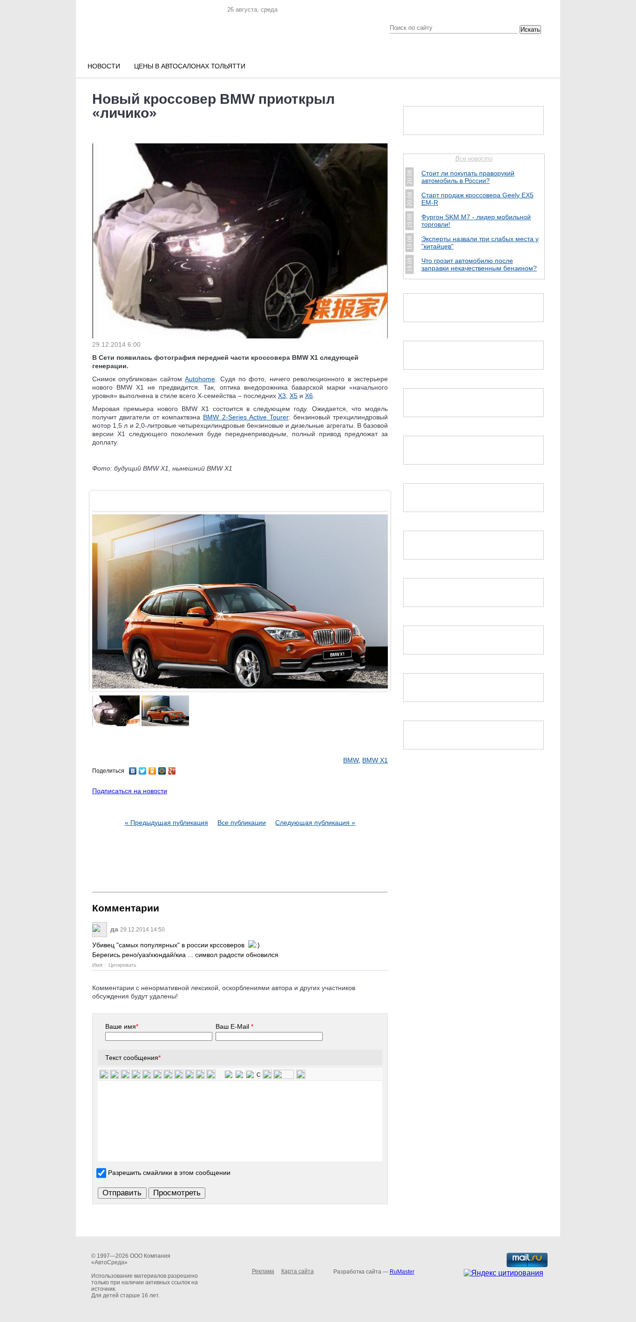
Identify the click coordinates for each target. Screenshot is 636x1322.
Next (378, 622)
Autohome (200, 379)
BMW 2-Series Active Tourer (245, 417)
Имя (97, 965)
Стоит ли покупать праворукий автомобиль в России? (467, 176)
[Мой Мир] (162, 771)
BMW (351, 760)
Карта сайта (297, 1271)
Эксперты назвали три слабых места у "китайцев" (480, 242)
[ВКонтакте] (133, 771)
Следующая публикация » (315, 822)
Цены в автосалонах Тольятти (189, 66)
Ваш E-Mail (234, 1026)
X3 (282, 395)
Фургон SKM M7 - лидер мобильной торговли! (476, 220)
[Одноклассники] (152, 771)
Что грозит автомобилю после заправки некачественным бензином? (479, 264)
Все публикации (241, 822)
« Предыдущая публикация (166, 822)
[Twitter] (143, 771)
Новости (104, 66)
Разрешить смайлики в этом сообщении (169, 1172)
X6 (309, 395)
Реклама (263, 1271)
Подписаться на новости (129, 791)
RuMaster (402, 1271)
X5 (294, 395)
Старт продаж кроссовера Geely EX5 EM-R (477, 198)
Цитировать (122, 965)
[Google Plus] (172, 771)
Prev (101, 622)
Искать (530, 29)
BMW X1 (375, 760)
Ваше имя (121, 1026)
